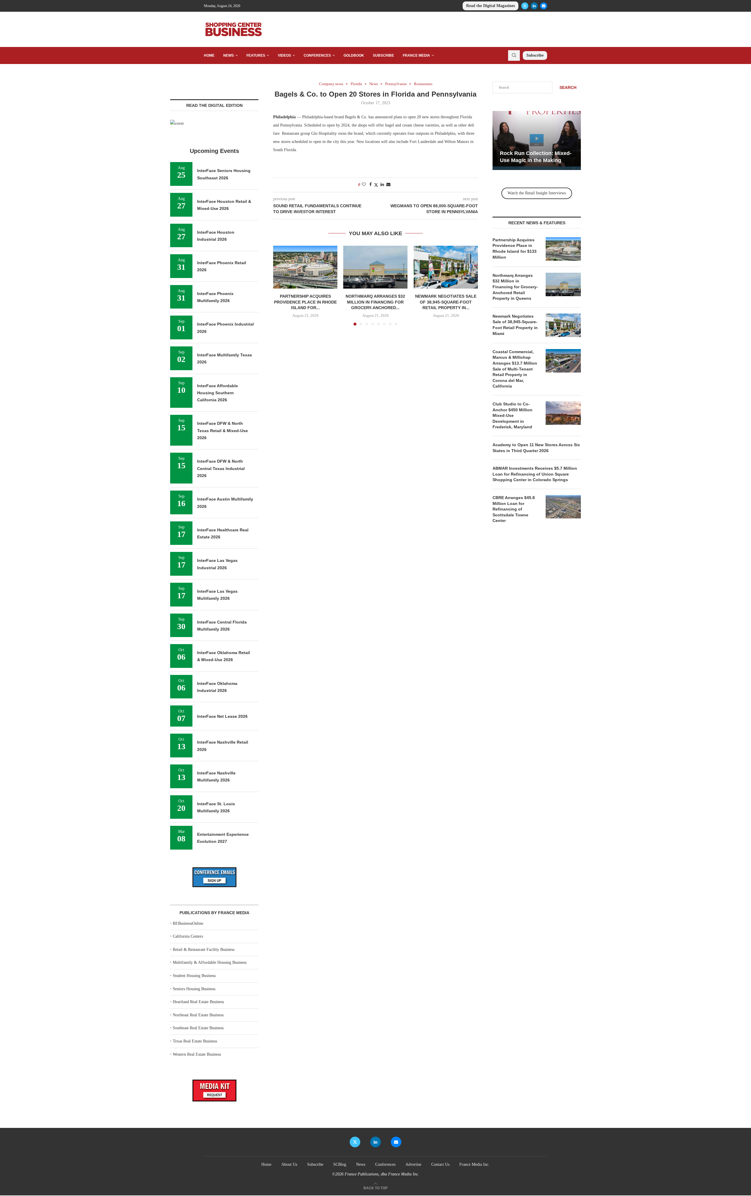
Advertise (413, 1164)
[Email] (543, 5)
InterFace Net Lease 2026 (222, 716)
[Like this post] (364, 184)
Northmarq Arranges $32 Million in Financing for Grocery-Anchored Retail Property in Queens (515, 287)
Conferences (317, 55)
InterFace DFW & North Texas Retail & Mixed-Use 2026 (222, 430)
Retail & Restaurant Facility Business (203, 949)
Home (209, 55)
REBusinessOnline (188, 923)
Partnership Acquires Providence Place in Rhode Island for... (305, 302)
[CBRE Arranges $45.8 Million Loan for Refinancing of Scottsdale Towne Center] (563, 506)
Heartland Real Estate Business (198, 1002)
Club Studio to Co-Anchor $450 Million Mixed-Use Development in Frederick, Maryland (512, 415)
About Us (289, 1164)
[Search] (514, 55)
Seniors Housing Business (194, 989)
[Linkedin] (534, 5)
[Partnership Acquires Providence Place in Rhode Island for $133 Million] (305, 267)
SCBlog (339, 1164)
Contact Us (440, 1164)
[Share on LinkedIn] (382, 184)
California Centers (188, 936)
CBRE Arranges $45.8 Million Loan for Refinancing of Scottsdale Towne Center (514, 509)
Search (567, 87)
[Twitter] (524, 5)
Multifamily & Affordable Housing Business (209, 962)
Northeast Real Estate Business (198, 1015)
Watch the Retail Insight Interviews (537, 193)
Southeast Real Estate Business (198, 1028)
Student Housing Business (194, 975)
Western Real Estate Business (197, 1054)
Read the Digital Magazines (490, 6)
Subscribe (383, 55)
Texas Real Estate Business (195, 1041)
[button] (281, 285)
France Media (416, 55)
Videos (284, 55)
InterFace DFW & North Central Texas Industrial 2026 (221, 468)
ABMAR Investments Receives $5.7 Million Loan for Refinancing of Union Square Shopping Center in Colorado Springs (535, 474)
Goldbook (354, 55)
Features (255, 55)
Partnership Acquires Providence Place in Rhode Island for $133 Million (515, 248)
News (228, 55)
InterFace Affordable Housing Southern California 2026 (217, 392)
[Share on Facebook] (370, 184)
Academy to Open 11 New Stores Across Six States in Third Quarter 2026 (536, 447)
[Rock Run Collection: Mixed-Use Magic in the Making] (537, 140)
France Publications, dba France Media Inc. (382, 1174)
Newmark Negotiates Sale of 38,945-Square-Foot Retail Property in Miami (515, 325)
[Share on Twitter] (376, 185)
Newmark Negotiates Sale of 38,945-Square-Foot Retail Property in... (445, 302)
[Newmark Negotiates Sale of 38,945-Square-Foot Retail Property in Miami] (446, 267)
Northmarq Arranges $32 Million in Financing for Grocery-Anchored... (375, 302)
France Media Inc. (474, 1164)
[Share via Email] (388, 184)
